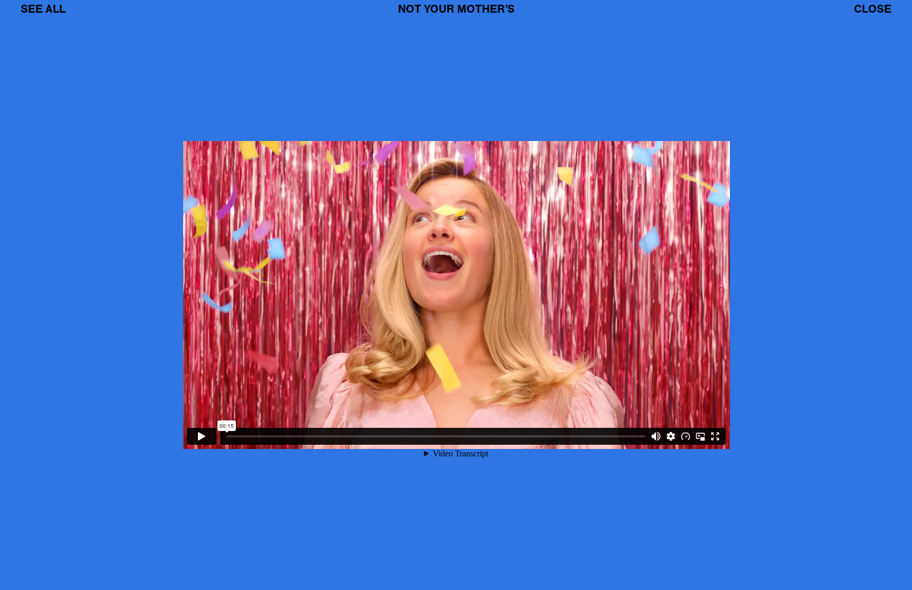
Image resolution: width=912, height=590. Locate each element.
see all (43, 9)
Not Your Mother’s (456, 9)
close (872, 9)
